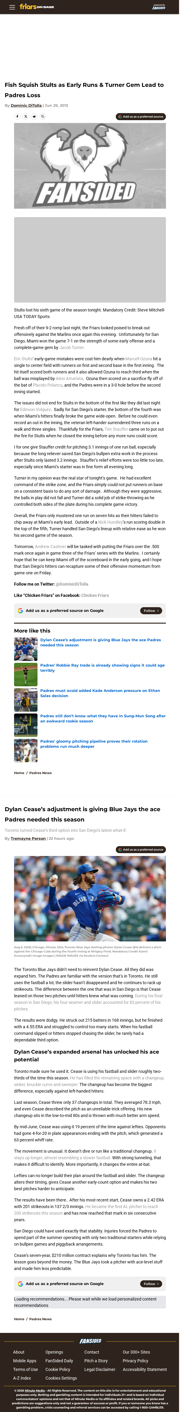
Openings (54, 1352)
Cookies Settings (61, 1378)
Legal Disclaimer (99, 1369)
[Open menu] (12, 7)
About (18, 1352)
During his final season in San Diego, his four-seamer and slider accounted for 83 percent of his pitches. (88, 1002)
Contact (91, 1352)
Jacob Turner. (72, 347)
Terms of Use (25, 1369)
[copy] (42, 116)
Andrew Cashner (50, 546)
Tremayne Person (28, 838)
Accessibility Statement (145, 1369)
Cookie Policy (57, 1369)
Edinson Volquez (35, 409)
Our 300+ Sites (136, 1352)
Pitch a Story (96, 1360)
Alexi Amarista (69, 378)
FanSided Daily (59, 1360)
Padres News (40, 773)
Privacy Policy (135, 1360)
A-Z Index (22, 1378)
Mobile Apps (24, 1360)
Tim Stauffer (116, 429)
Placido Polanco (47, 385)
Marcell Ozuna (138, 358)
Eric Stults (23, 358)
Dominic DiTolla (26, 105)
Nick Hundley (110, 522)
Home (19, 773)
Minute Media (35, 1390)
